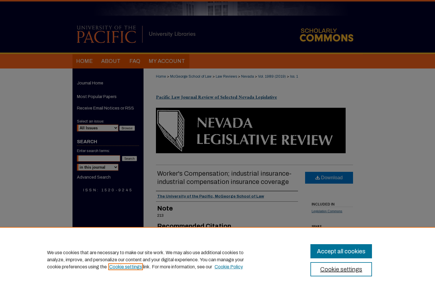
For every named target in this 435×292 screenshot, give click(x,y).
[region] (217, 259)
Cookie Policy (229, 266)
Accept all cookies (341, 251)
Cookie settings (125, 266)
